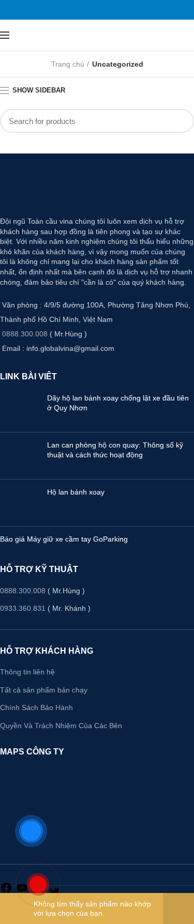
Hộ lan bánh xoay (76, 492)
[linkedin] (103, 10)
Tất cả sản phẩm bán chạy (43, 690)
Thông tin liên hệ (27, 672)
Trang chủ (67, 64)
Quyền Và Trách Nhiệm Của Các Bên (61, 725)
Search (180, 121)
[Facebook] (85, 10)
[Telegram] (110, 10)
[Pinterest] (97, 10)
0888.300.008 (25, 334)
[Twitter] (91, 10)
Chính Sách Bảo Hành (36, 707)
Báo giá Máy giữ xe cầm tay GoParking (64, 539)
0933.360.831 (23, 608)
